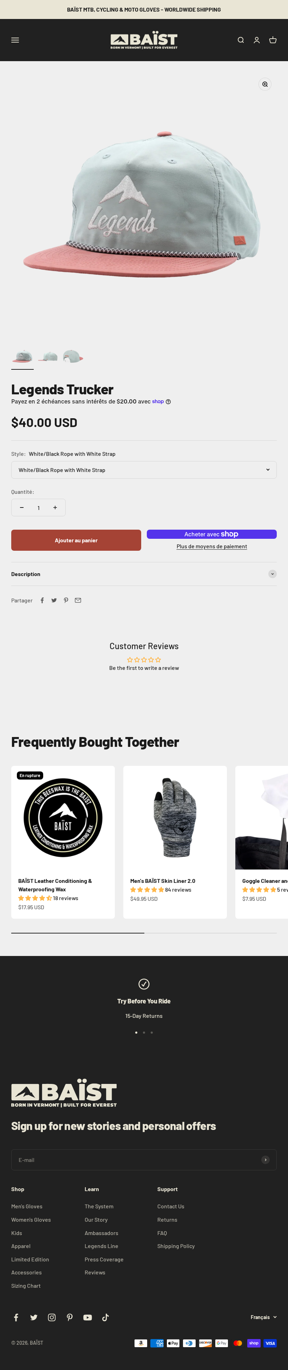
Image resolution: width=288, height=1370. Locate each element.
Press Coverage (104, 1259)
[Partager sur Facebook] (42, 600)
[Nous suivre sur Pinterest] (69, 1317)
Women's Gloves (31, 1219)
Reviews (95, 1272)
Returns (167, 1219)
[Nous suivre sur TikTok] (105, 1317)
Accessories (26, 1272)
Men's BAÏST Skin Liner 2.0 (162, 880)
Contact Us (170, 1206)
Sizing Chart (26, 1285)
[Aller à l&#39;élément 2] (48, 357)
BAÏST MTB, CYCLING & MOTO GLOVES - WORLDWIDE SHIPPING (144, 9)
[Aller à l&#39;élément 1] (22, 357)
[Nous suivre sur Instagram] (52, 1317)
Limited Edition (30, 1259)
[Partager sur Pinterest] (66, 600)
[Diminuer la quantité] (22, 507)
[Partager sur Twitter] (54, 600)
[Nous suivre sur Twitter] (34, 1317)
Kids (16, 1232)
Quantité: (22, 491)
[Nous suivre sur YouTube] (87, 1317)
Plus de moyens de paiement (212, 546)
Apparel (21, 1245)
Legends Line (101, 1245)
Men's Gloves (26, 1206)
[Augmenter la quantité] (55, 507)
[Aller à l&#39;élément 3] (73, 357)
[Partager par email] (78, 600)
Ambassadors (101, 1232)
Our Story (96, 1219)
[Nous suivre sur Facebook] (16, 1317)
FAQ (162, 1232)
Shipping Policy (176, 1245)
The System (99, 1206)
